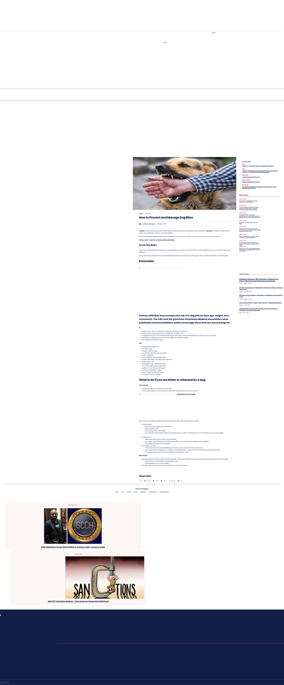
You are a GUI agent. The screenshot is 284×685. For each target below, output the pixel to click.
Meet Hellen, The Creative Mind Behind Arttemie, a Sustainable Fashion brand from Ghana (249, 250)
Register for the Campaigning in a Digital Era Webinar (258, 166)
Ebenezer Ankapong (149, 224)
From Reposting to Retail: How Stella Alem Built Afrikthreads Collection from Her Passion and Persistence (249, 208)
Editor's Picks (246, 180)
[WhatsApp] (225, 223)
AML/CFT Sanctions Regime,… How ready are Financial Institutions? (78, 601)
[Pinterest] (220, 223)
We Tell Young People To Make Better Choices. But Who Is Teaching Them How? (261, 288)
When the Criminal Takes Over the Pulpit (248, 223)
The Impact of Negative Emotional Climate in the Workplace (248, 201)
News (141, 213)
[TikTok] (279, 682)
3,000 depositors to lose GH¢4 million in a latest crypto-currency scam (73, 547)
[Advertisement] (250, 261)
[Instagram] (272, 682)
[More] (230, 223)
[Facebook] (209, 223)
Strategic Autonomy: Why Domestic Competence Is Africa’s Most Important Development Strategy (259, 280)
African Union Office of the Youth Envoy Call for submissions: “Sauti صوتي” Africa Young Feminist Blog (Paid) (260, 171)
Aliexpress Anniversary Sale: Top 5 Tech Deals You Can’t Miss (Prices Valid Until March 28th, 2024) (249, 230)
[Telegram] (276, 682)
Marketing (245, 175)
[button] (271, 89)
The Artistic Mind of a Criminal (251, 182)
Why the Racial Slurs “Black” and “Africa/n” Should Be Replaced (260, 303)
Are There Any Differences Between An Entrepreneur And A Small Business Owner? (259, 187)
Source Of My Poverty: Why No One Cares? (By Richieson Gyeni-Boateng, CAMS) (249, 244)
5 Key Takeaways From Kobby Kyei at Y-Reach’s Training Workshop (249, 237)
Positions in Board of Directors (251, 177)
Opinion (241, 283)
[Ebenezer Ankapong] (140, 224)
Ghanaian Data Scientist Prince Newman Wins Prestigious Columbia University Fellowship (258, 309)
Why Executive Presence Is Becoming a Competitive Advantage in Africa (260, 296)
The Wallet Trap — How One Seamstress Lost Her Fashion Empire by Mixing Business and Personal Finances (249, 216)
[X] (214, 223)
